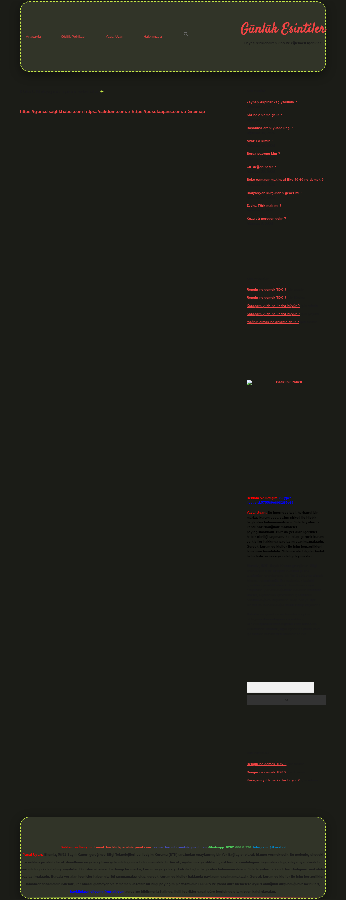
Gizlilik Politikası (73, 36)
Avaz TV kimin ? (260, 141)
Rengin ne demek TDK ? (266, 289)
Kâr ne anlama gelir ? (264, 115)
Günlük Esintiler (283, 29)
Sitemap (196, 111)
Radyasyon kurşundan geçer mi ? (274, 193)
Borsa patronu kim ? (263, 153)
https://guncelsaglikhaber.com (51, 111)
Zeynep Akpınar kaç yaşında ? (272, 102)
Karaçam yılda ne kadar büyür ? (273, 306)
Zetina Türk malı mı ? (264, 205)
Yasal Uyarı (114, 36)
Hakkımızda (153, 36)
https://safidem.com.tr (107, 111)
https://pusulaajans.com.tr (159, 111)
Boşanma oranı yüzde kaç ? (270, 128)
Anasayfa (33, 36)
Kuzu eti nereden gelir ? (266, 218)
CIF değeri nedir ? (261, 167)
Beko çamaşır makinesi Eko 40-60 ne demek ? (285, 179)
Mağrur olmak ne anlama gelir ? (273, 322)
